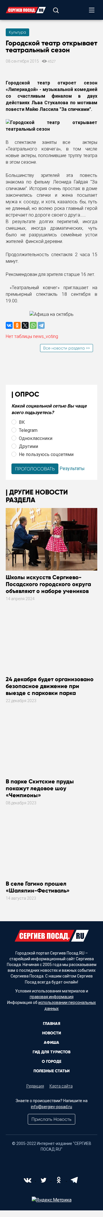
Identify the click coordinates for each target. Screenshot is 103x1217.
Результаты (72, 468)
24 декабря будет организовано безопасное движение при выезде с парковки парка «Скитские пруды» (50, 689)
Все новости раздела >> (66, 348)
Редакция (35, 1086)
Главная (51, 1023)
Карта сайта (61, 1086)
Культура (17, 32)
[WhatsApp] (33, 325)
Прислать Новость (51, 1119)
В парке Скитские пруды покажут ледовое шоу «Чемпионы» (40, 788)
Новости (51, 1033)
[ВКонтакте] (9, 325)
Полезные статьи (51, 1071)
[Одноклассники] (17, 325)
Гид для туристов (51, 1052)
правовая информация (52, 996)
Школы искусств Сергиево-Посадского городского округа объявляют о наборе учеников (48, 584)
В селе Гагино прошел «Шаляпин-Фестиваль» (38, 887)
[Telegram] (41, 325)
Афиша (51, 1042)
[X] (25, 325)
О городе (51, 1061)
